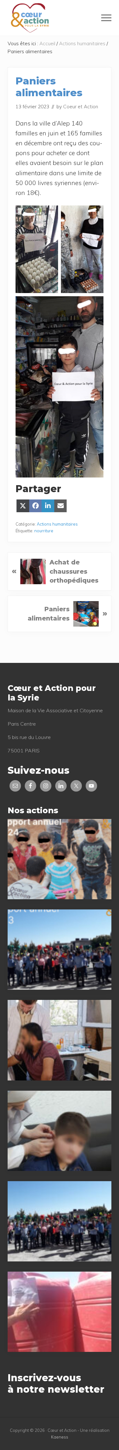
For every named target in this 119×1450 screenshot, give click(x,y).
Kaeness (59, 1436)
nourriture (43, 530)
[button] (106, 18)
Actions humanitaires (57, 524)
